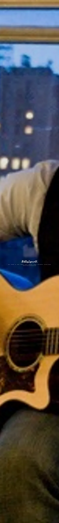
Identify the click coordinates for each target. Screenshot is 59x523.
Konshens (35, 264)
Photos (18, 264)
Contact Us (22, 264)
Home (9, 264)
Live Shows (12, 264)
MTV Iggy (26, 264)
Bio (15, 264)
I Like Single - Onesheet (47, 264)
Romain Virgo (30, 264)
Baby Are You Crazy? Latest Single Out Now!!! (29, 265)
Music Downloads (40, 264)
